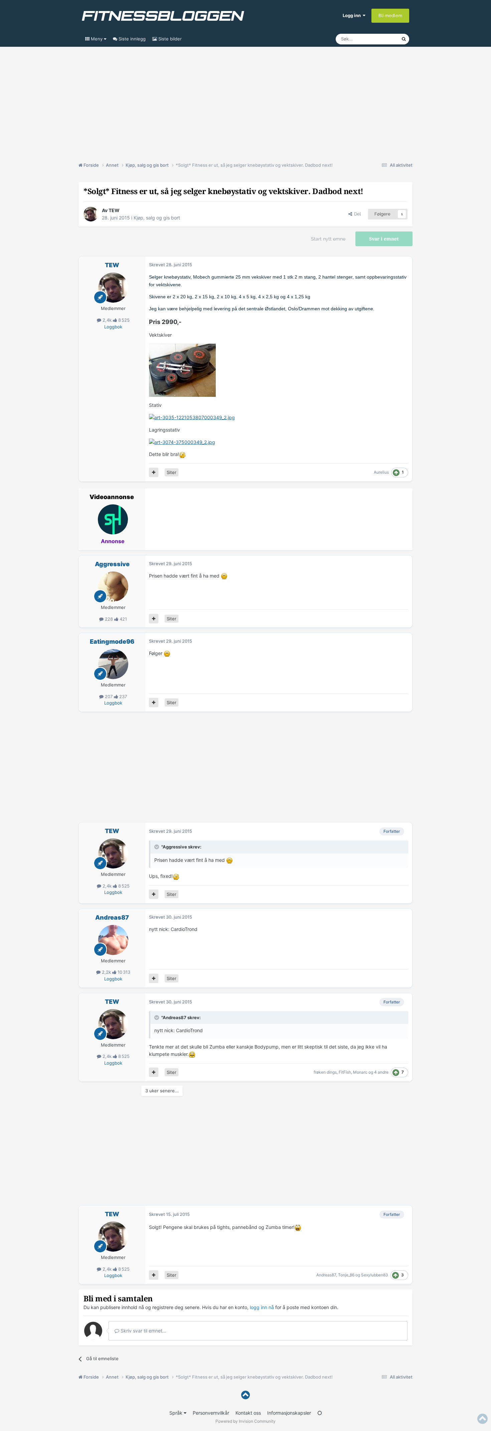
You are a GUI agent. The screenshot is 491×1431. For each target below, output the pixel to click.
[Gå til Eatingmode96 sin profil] (113, 664)
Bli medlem (390, 15)
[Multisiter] (153, 472)
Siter (171, 472)
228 (109, 619)
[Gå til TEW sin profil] (91, 214)
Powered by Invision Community (245, 1421)
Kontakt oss (248, 1413)
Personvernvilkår (211, 1413)
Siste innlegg (131, 38)
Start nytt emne (328, 239)
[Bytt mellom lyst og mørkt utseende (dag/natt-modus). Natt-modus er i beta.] (319, 1413)
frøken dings (325, 1072)
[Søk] (403, 39)
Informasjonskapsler (289, 1413)
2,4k (107, 320)
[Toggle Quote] (157, 846)
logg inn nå (262, 1307)
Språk (176, 1413)
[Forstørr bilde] (192, 417)
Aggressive (112, 564)
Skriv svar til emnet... (142, 1330)
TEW (114, 210)
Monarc (360, 1072)
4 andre (381, 1072)
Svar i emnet (384, 239)
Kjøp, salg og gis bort (157, 217)
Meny (97, 38)
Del (356, 213)
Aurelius (381, 472)
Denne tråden (379, 38)
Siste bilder (169, 38)
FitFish (345, 1072)
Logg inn (353, 15)
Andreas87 (112, 917)
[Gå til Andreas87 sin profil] (113, 940)
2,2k (106, 972)
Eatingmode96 (112, 641)
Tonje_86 (346, 1274)
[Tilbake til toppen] (245, 1395)
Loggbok (113, 326)
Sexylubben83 (374, 1274)
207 (109, 696)
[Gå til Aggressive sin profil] (113, 587)
